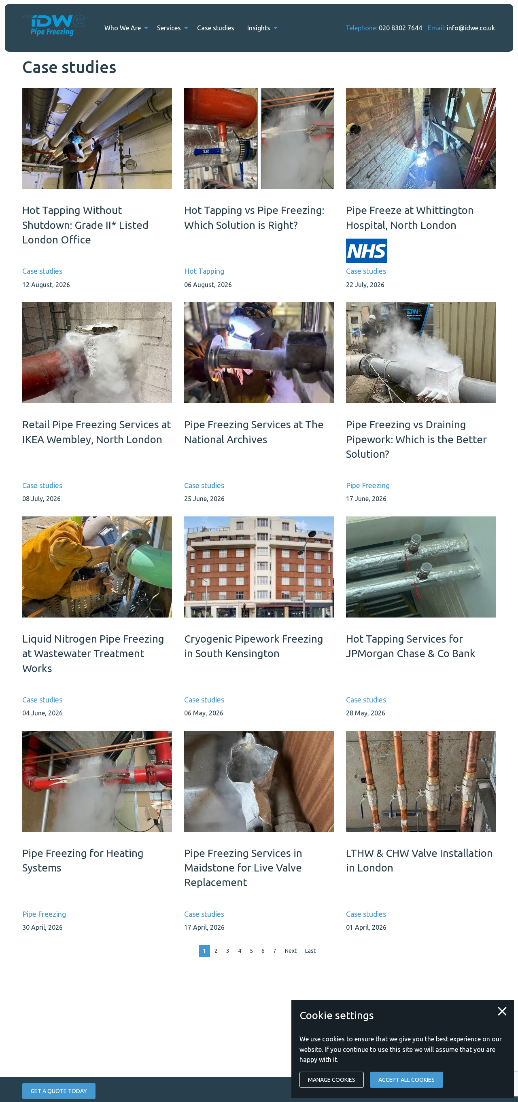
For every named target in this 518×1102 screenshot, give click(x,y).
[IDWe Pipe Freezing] (53, 28)
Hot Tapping (204, 271)
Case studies (42, 271)
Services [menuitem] (169, 28)
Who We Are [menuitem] (122, 28)
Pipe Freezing (368, 485)
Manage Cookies (331, 1080)
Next (291, 951)
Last (310, 951)
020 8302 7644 (400, 28)
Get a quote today (59, 1091)
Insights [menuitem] (258, 28)
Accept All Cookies (406, 1080)
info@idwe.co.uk (471, 28)
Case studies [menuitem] (215, 28)
